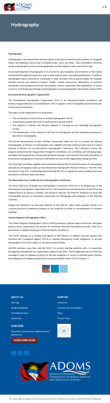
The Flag (15, 302)
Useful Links (16, 318)
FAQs (59, 313)
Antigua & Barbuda (19, 308)
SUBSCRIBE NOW (24, 340)
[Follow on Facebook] (20, 353)
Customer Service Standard (69, 308)
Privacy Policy (63, 318)
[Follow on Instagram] (26, 353)
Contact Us (62, 302)
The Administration (19, 313)
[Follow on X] (13, 353)
